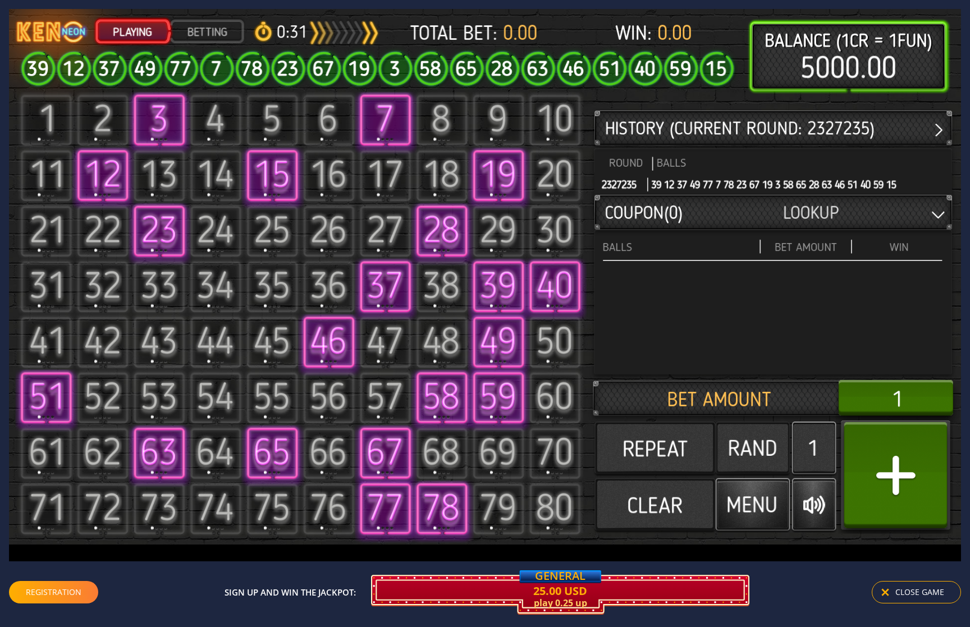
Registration (53, 592)
